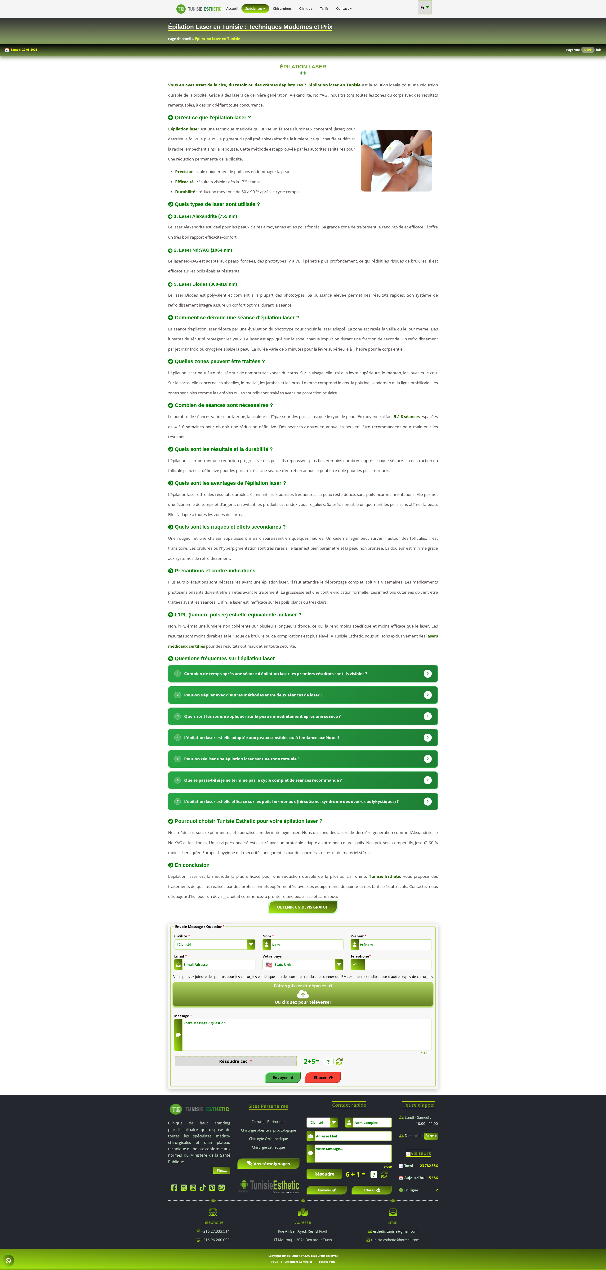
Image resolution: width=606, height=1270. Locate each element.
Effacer (321, 1077)
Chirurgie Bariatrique (268, 1121)
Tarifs (324, 8)
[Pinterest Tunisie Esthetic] (213, 1189)
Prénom (358, 936)
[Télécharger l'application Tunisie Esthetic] (268, 1184)
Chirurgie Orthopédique (268, 1138)
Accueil (232, 8)
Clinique (305, 8)
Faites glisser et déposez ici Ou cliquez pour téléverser (303, 994)
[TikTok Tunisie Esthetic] (204, 1189)
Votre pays (272, 956)
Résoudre (324, 1174)
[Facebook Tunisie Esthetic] (175, 1189)
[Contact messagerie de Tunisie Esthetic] (8, 1260)
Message (183, 1015)
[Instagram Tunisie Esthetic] (194, 1189)
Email (180, 956)
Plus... (222, 1170)
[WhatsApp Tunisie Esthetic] (222, 1189)
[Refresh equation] (339, 1061)
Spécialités (254, 8)
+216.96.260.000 (215, 1239)
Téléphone (361, 956)
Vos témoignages (272, 1164)
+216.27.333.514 (215, 1231)
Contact (342, 8)
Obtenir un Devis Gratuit (303, 907)
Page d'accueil (179, 38)
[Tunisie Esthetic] (199, 1108)
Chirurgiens (282, 8)
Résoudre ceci (235, 1061)
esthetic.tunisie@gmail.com (395, 1231)
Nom (268, 936)
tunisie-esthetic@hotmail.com (395, 1239)
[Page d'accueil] (199, 14)
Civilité (182, 936)
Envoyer (281, 1077)
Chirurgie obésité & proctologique (268, 1130)
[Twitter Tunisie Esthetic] (185, 1189)
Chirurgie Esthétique (268, 1147)
